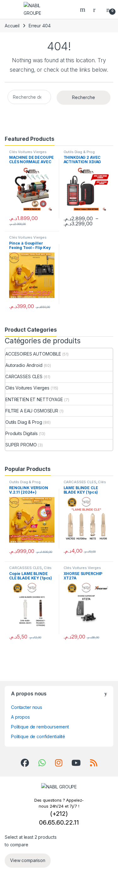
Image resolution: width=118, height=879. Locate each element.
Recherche (83, 97)
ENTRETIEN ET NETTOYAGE (34, 399)
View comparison (27, 860)
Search (83, 9)
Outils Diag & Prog (79, 152)
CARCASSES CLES (23, 376)
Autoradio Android (23, 365)
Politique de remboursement (40, 726)
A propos (20, 717)
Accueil (12, 25)
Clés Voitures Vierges (28, 152)
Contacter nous (26, 707)
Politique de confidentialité (38, 736)
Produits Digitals (21, 433)
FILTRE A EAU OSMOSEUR (31, 410)
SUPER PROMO (21, 444)
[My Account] (96, 9)
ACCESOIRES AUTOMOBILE (33, 354)
